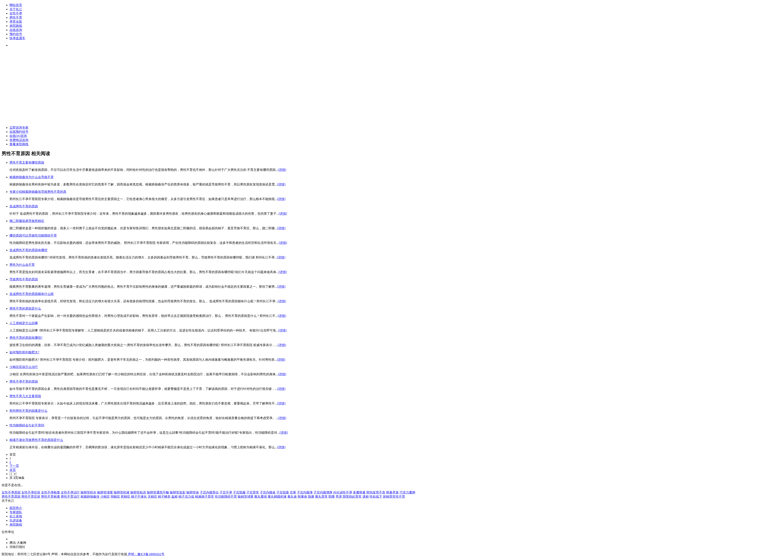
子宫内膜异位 (209, 492)
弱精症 (115, 496)
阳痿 (331, 496)
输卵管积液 (121, 492)
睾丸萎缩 (260, 496)
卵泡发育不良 (375, 492)
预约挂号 (15, 34)
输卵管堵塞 (105, 492)
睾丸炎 (292, 496)
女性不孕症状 (30, 492)
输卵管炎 (192, 492)
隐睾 (311, 496)
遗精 (365, 496)
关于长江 (15, 9)
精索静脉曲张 (90, 496)
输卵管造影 (178, 492)
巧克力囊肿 (407, 492)
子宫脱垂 (282, 492)
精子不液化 (139, 496)
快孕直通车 (17, 38)
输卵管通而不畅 (158, 492)
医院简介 (15, 508)
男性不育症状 (30, 496)
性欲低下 (376, 496)
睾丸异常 (321, 496)
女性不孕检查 (50, 492)
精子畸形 (164, 496)
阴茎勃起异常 (352, 496)
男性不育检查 (50, 496)
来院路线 (15, 25)
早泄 (339, 496)
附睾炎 (302, 496)
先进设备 (15, 520)
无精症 (152, 496)
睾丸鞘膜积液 (277, 496)
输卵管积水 (88, 492)
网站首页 (15, 5)
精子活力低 (186, 496)
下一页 (14, 465)
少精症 (105, 496)
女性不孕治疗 (70, 492)
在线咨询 (15, 30)
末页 (12, 470)
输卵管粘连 (138, 492)
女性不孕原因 (11, 492)
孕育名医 (15, 21)
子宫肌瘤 (239, 492)
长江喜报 (15, 516)
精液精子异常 (204, 496)
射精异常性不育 (394, 496)
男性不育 (15, 17)
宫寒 (293, 492)
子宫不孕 (226, 492)
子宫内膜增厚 (322, 492)
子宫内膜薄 (305, 492)
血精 (174, 496)
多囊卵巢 (359, 492)
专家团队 (15, 512)
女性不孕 (15, 13)
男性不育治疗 (70, 496)
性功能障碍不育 (226, 496)
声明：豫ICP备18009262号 (145, 554)
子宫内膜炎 (268, 492)
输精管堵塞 (245, 496)
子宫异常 (252, 492)
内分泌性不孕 (342, 492)
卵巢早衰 (392, 492)
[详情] (282, 169)
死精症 (125, 496)
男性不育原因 (11, 496)
